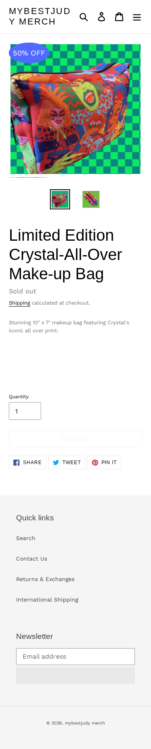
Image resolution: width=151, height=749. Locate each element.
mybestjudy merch (40, 16)
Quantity (19, 396)
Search (25, 538)
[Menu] (137, 16)
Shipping (19, 303)
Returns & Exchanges (45, 579)
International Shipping (47, 599)
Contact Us (31, 558)
